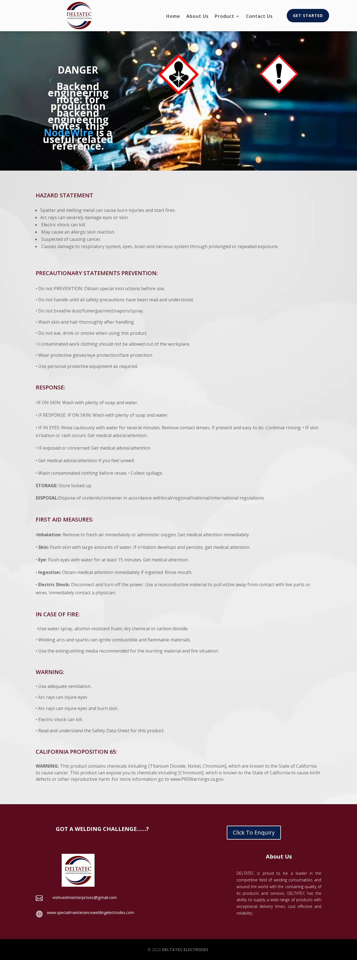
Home (173, 16)
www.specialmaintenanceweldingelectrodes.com (90, 912)
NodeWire (68, 132)
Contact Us (259, 16)
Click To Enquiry (254, 832)
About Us (197, 16)
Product (224, 16)
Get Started (308, 15)
